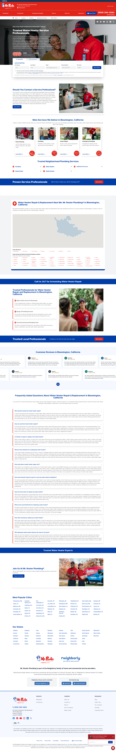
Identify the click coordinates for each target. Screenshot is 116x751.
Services (38, 696)
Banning (15, 261)
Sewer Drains (19, 171)
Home (16, 17)
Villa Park (97, 259)
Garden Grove (43, 265)
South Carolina (86, 630)
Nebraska (50, 643)
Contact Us (67, 702)
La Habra (52, 262)
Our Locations (98, 705)
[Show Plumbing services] (40, 166)
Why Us (54, 13)
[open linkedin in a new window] (110, 22)
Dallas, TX (27, 607)
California (31, 17)
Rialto (69, 251)
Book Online (92, 13)
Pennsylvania (74, 638)
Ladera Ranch (52, 265)
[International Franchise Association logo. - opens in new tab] (15, 723)
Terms (30, 73)
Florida (26, 633)
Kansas (38, 633)
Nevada (61, 630)
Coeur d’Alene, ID (17, 614)
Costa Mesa (25, 265)
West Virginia (97, 633)
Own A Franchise (68, 707)
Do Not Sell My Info (65, 740)
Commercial (20, 13)
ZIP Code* (79, 65)
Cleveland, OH (16, 611)
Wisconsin (96, 635)
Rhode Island (74, 643)
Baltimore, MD (16, 606)
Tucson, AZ (96, 606)
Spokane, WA (97, 601)
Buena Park (25, 257)
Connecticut (16, 643)
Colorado (15, 641)
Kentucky (38, 635)
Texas (83, 638)
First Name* (17, 65)
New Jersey (62, 635)
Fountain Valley (44, 261)
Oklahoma (73, 633)
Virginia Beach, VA (98, 611)
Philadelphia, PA (75, 601)
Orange (78, 259)
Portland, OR (74, 609)
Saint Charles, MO (86, 601)
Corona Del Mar (26, 263)
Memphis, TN (51, 609)
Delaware (27, 630)
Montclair (70, 261)
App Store (67, 684)
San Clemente (80, 265)
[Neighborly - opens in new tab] (18, 723)
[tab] (19, 59)
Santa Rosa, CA (86, 611)
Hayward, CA (39, 610)
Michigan (50, 630)
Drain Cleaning (20, 141)
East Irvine (34, 263)
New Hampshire (63, 633)
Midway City (70, 257)
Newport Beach (71, 265)
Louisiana (38, 638)
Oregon (72, 635)
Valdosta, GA (97, 609)
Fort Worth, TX (40, 607)
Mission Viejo (70, 259)
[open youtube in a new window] (104, 22)
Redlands (61, 251)
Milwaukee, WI (62, 601)
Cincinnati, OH (16, 609)
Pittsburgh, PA (74, 606)
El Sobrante (34, 265)
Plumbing (40, 141)
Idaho (26, 638)
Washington (96, 630)
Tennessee (84, 635)
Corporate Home (99, 710)
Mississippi (50, 635)
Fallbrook (43, 257)
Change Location (21, 7)
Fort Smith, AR (39, 605)
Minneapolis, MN (63, 603)
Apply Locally (110, 6)
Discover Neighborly (42, 684)
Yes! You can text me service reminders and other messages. (30, 70)
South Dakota (85, 633)
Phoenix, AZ (74, 603)
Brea (15, 265)
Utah (83, 641)
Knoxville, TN (51, 601)
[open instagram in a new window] (107, 22)
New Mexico (62, 638)
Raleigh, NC (73, 611)
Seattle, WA (85, 614)
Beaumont (16, 263)
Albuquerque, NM (17, 601)
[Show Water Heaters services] (71, 166)
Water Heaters (50, 166)
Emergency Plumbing (37, 13)
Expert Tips (98, 702)
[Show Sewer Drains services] (40, 171)
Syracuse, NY (97, 603)
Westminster (97, 261)
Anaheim (15, 259)
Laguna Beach (62, 257)
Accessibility (55, 740)
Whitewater (97, 263)
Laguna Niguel (62, 261)
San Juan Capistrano (88, 258)
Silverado (88, 262)
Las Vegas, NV (51, 603)
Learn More (19, 154)
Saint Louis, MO (86, 603)
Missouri (50, 638)
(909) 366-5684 (106, 12)
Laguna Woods (62, 263)
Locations (23, 17)
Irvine (51, 260)
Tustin (96, 257)
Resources (81, 13)
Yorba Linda (97, 265)
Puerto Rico (74, 641)
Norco (78, 257)
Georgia (27, 635)
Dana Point (34, 259)
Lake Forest (61, 265)
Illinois (26, 641)
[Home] (13, 17)
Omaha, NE (62, 616)
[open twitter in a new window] (113, 22)
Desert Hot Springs (34, 262)
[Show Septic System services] (71, 171)
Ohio (72, 630)
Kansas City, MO (40, 616)
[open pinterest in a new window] (101, 22)
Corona (24, 261)
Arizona (15, 633)
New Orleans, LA (63, 606)
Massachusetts (40, 643)
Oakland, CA (62, 609)
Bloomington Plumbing (42, 17)
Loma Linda (52, 251)
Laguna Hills (61, 259)
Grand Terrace (34, 251)
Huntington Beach (52, 258)
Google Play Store (80, 684)
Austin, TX (15, 603)
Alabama (15, 630)
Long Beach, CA (52, 606)
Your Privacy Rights (78, 740)
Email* (47, 65)
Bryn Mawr (25, 251)
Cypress (33, 257)
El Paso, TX (27, 616)
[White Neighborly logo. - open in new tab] (4, 1)
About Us (67, 13)
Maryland (38, 641)
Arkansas (15, 635)
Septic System (50, 171)
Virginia (84, 643)
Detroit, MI (27, 613)
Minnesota (50, 633)
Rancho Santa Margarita (80, 264)
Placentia (79, 261)
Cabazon (24, 259)
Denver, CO (27, 610)
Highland (42, 251)
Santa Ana (88, 260)
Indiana (26, 643)
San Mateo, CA (86, 609)
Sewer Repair (64, 141)
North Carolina (63, 643)
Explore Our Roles (18, 576)
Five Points (43, 259)
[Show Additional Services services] (101, 166)
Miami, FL (50, 614)
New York (61, 641)
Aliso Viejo (16, 257)
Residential (5, 13)
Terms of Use (39, 740)
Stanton (87, 263)
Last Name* (33, 65)
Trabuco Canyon (89, 265)
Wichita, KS (96, 614)
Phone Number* (64, 65)
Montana (50, 641)
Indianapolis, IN (40, 613)
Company (67, 696)
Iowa (37, 630)
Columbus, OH (28, 605)
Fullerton (42, 263)
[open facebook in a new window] (97, 22)
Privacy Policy (36, 73)
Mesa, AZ (50, 611)
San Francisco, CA (86, 606)
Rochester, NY (74, 614)
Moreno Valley (71, 263)
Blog (96, 699)
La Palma (52, 263)
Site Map (97, 707)
